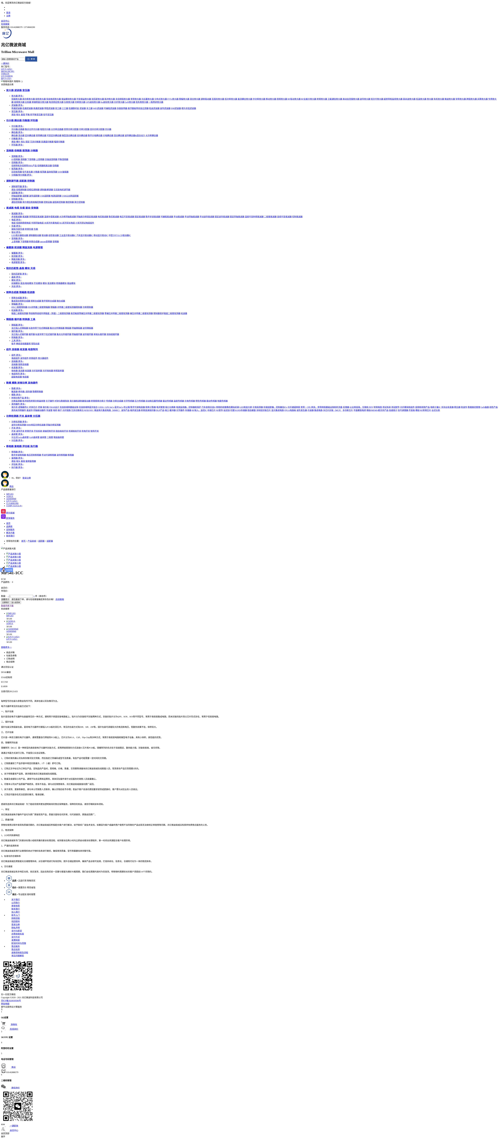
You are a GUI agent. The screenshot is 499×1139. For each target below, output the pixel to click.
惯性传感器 (200, 401)
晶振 (16, 277)
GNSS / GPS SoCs (106, 407)
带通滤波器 (16, 108)
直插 (23, 114)
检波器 (17, 310)
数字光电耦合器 (95, 135)
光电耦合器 (108, 135)
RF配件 (219, 410)
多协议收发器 (447, 407)
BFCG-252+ (6, 78)
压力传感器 (140, 401)
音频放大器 (19, 102)
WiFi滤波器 (98, 108)
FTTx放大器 (172, 99)
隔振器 (17, 325)
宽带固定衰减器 (36, 217)
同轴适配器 (16, 196)
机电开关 (86, 431)
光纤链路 (66, 410)
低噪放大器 (16, 99)
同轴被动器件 (39, 410)
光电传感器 (190, 401)
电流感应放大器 (56, 102)
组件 (16, 355)
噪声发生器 (135, 410)
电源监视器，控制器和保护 (188, 407)
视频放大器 (282, 99)
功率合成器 (118, 401)
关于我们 (15, 899)
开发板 (412, 410)
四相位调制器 (33, 190)
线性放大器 (40, 99)
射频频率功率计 (98, 401)
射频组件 (33, 358)
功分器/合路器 (17, 129)
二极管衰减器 (270, 217)
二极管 (50, 437)
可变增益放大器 (83, 99)
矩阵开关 (94, 431)
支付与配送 (16, 931)
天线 (16, 286)
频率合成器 (19, 298)
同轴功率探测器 (53, 425)
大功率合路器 (57, 129)
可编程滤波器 (110, 108)
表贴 (13, 114)
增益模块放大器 (68, 99)
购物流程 (15, 918)
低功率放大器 (231, 99)
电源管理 (18, 262)
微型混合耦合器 (69, 135)
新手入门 (15, 915)
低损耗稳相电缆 (23, 223)
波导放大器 (365, 99)
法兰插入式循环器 (19, 334)
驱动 (16, 232)
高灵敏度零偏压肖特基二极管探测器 (87, 313)
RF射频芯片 (425, 410)
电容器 (25, 377)
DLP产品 (160, 410)
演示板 (46, 407)
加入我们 (15, 912)
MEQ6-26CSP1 (7, 71)
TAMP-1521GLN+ (14, 506)
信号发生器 (27, 172)
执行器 (17, 467)
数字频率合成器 (49, 301)
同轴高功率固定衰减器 (86, 217)
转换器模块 (61, 283)
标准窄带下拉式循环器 (45, 334)
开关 (16, 428)
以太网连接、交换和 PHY (361, 407)
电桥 (55, 410)
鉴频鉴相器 (30, 461)
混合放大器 (195, 99)
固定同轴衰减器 (237, 217)
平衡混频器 (63, 159)
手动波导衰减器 (207, 217)
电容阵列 (18, 374)
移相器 (17, 452)
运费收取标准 (17, 934)
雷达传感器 (168, 401)
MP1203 (9, 494)
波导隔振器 (88, 328)
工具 (16, 340)
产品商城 (32, 541)
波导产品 (125, 410)
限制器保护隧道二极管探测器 (166, 313)
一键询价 (5, 63)
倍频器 (17, 162)
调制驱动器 (206, 99)
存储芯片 (211, 410)
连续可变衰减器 (284, 217)
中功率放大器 (259, 99)
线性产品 (493, 407)
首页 (8, 523)
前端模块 (15, 283)
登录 (8, 13)
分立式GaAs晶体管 (20, 437)
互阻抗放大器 (218, 99)
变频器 (17, 238)
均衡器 (17, 139)
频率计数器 (150, 407)
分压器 (17, 440)
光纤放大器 (119, 102)
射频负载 (29, 229)
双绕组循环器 (113, 334)
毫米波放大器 (409, 99)
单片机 (14, 407)
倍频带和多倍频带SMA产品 (24, 166)
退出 (11, 486)
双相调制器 (21, 190)
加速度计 (393, 410)
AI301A (9, 496)
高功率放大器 (28, 99)
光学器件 (180, 410)
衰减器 (17, 213)
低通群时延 (74, 108)
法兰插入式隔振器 (19, 328)
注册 (8, 16)
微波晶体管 (59, 437)
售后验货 (15, 949)
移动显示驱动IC (101, 235)
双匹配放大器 (97, 99)
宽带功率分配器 (71, 129)
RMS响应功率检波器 (36, 425)
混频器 (17, 156)
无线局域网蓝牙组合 (88, 407)
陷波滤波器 (154, 108)
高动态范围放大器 (351, 99)
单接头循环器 (100, 334)
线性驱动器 (53, 235)
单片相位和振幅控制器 (32, 202)
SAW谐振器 (63, 172)
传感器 (109, 401)
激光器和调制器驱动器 (80, 401)
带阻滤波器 (49, 108)
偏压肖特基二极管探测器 (141, 313)
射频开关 (29, 431)
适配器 (17, 193)
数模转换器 (37, 391)
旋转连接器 (23, 364)
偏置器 (17, 253)
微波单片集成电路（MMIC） (107, 410)
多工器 (89, 108)
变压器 (17, 111)
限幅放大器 (184, 99)
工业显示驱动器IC (67, 235)
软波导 (464, 407)
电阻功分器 (45, 129)
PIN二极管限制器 (19, 307)
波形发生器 (302, 410)
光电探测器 (257, 407)
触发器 (14, 391)
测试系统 (386, 407)
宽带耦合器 (41, 135)
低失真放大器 (142, 102)
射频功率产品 (20, 398)
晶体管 (17, 434)
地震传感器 (222, 401)
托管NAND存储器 (238, 410)
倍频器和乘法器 (44, 166)
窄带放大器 (460, 99)
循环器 (17, 331)
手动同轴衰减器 (192, 217)
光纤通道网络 (294, 407)
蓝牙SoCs (118, 407)
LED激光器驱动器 (19, 235)
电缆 (16, 220)
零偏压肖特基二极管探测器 (116, 313)
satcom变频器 (46, 242)
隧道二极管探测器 (19, 313)
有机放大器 (439, 99)
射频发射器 (59, 371)
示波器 (310, 410)
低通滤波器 (27, 108)
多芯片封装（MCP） (332, 410)
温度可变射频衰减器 (254, 217)
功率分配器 (84, 129)
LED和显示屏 (245, 407)
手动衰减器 (179, 217)
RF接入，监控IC (199, 410)
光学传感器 (129, 401)
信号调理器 (403, 410)
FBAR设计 (54, 407)
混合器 (21, 135)
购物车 (17, 81)
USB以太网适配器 (70, 196)
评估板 (17, 464)
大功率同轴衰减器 (67, 217)
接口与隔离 (170, 407)
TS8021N (5, 74)
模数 (16, 395)
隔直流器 (18, 259)
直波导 (30, 410)
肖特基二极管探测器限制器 (69, 307)
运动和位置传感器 (154, 401)
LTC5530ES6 (7, 76)
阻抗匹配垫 (19, 274)
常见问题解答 (17, 956)
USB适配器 (45, 196)
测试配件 (395, 407)
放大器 (17, 96)
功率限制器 (88, 307)
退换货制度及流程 (19, 952)
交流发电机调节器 (62, 190)
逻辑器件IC (23, 407)
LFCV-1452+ (6, 69)
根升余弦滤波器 (188, 108)
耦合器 (17, 132)
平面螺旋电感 (359, 410)
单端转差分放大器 (40, 102)
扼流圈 (17, 256)
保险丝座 (35, 344)
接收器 (14, 371)
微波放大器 (450, 99)
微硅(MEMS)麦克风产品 (377, 410)
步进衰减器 (16, 217)
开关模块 (38, 283)
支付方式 (15, 937)
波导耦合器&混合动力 (135, 135)
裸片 (18, 142)
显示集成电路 (277, 410)
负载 (16, 226)
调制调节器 (19, 186)
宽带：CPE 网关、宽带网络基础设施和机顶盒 (321, 407)
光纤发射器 (37, 371)
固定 (27, 142)
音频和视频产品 (422, 407)
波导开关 (20, 431)
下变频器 (31, 159)
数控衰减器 (114, 217)
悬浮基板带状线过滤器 (138, 108)
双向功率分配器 (97, 129)
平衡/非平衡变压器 (34, 114)
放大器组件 (43, 358)
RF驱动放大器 (294, 99)
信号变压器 (48, 114)
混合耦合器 (119, 135)
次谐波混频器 (51, 159)
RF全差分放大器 (308, 99)
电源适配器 (56, 196)
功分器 (17, 126)
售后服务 (15, 946)
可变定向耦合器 (54, 135)
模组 (417, 410)
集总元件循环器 (64, 334)
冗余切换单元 (77, 410)
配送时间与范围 (18, 943)
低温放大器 (421, 99)
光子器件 (50, 401)
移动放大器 (271, 99)
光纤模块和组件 (407, 407)
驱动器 (45, 235)
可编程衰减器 (167, 217)
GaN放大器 (130, 102)
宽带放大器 (135, 99)
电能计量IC (435, 407)
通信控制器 (16, 202)
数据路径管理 (474, 407)
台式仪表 (436, 410)
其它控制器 (79, 202)
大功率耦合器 (152, 135)
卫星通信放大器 (335, 99)
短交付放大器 (377, 99)
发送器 (21, 371)
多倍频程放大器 (122, 99)
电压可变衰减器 (127, 217)
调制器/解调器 (46, 190)
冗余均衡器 (35, 142)
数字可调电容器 (137, 407)
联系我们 (15, 909)
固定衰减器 (140, 217)
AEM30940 (11, 499)
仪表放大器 (69, 102)
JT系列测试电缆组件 (84, 223)
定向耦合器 (30, 135)
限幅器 (17, 304)
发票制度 (15, 940)
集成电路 (318, 410)
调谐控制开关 (49, 431)
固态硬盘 (251, 410)
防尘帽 (127, 407)
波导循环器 (88, 334)
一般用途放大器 (156, 102)
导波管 (49, 410)
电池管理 (160, 407)
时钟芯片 (33, 407)
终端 (40, 407)
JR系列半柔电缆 (51, 223)
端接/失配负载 (17, 229)
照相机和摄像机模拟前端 (227, 407)
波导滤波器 (165, 108)
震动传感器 (211, 401)
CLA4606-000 (12, 503)
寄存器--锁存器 (25, 391)
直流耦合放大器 (245, 99)
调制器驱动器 (35, 235)
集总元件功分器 (32, 129)
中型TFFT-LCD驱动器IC (120, 235)
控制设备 (48, 202)
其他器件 (18, 404)
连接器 (17, 361)
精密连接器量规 (23, 344)
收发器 (17, 367)
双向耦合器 (82, 135)
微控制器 (69, 202)
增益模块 (71, 283)
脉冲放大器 (109, 99)
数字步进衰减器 (153, 217)
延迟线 (227, 410)
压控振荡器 (16, 172)
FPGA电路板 (290, 410)
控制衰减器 (297, 217)
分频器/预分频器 (21, 175)
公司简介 (15, 903)
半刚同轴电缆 (37, 223)
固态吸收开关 (62, 431)
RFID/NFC (89, 410)
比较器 (28, 102)
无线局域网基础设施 (69, 407)
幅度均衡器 (59, 142)
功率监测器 (16, 401)
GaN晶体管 (34, 437)
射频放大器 (322, 99)
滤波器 (17, 105)
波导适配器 (34, 196)
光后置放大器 (147, 99)
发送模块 (51, 283)
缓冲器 (172, 410)
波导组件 (24, 358)
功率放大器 (80, 102)
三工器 (65, 108)
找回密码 (15, 921)
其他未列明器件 (18, 410)
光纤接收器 (48, 371)
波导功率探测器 (18, 425)
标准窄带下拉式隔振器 (39, 328)
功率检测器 (19, 422)
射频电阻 (378, 407)
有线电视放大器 (53, 99)
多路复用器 (122, 108)
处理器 (346, 407)
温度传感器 (179, 401)
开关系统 (38, 431)
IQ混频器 (15, 159)
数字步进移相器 (18, 455)
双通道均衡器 (47, 142)
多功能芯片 (348, 410)
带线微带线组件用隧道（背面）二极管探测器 (49, 313)
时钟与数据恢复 (62, 401)
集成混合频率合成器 (20, 301)
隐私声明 (15, 928)
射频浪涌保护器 (148, 410)
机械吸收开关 (75, 431)
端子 (60, 410)
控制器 (17, 199)
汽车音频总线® (209, 407)
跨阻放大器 (471, 99)
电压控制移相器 (34, 455)
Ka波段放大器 (107, 102)
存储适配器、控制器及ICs (275, 407)
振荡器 (17, 169)
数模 (16, 388)
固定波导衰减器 (222, 217)
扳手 (13, 344)
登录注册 (15, 924)
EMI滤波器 (176, 108)
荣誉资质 (15, 906)
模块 (16, 280)
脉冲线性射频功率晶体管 (33, 401)
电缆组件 (15, 358)
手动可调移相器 (49, 455)
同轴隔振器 (77, 328)
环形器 (17, 145)
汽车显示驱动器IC (84, 235)
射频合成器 (34, 242)
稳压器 (457, 407)
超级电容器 (16, 377)
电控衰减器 (103, 217)
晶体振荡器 (52, 172)
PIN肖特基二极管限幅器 (39, 307)
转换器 (17, 337)
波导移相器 (62, 455)
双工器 (58, 108)
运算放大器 (482, 99)
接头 (18, 114)
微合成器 (61, 301)
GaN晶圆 (485, 407)
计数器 (36, 172)
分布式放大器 (160, 99)
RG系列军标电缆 (67, 223)
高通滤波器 (38, 108)
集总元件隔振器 (57, 328)
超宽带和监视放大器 (393, 99)
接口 (167, 410)
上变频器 (40, 159)
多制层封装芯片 (263, 410)
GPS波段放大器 (93, 102)
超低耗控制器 (58, 202)
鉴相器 (17, 458)
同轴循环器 (77, 334)
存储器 (188, 410)
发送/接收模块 (26, 283)
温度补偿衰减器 (51, 217)
